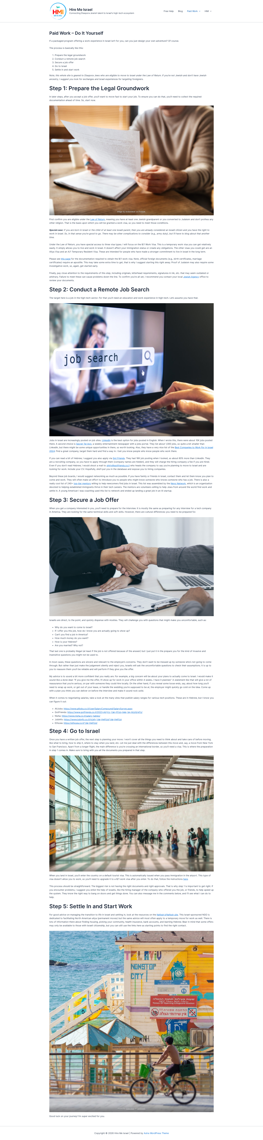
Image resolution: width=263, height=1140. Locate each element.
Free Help (169, 11)
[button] (199, 11)
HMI (207, 11)
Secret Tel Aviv (84, 443)
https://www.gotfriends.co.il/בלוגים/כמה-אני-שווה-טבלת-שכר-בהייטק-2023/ (104, 712)
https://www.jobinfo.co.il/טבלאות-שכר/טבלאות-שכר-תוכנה (93, 719)
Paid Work (192, 11)
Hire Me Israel (80, 9)
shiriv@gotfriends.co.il (118, 465)
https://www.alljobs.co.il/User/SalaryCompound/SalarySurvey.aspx (98, 708)
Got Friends (119, 458)
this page (66, 258)
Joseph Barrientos (130, 868)
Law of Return (97, 219)
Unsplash (145, 868)
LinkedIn (106, 440)
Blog (180, 11)
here (185, 879)
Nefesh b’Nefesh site (167, 914)
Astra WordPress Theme (156, 1133)
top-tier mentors (82, 483)
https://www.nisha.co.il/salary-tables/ (81, 716)
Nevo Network (178, 483)
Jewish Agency (191, 276)
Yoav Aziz (130, 1108)
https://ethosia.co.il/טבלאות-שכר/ (80, 723)
